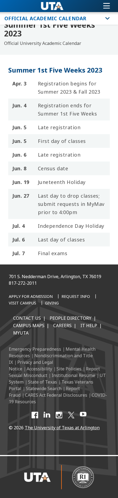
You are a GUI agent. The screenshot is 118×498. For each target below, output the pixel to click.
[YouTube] (83, 415)
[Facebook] (35, 415)
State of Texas (42, 382)
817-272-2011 (23, 283)
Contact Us (27, 318)
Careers (62, 326)
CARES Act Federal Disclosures (56, 395)
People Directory (70, 318)
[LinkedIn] (47, 415)
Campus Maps (28, 326)
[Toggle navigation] (107, 6)
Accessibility (39, 369)
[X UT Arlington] (71, 415)
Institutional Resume (73, 375)
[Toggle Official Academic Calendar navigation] (108, 18)
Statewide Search (43, 388)
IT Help (88, 326)
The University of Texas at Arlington (62, 428)
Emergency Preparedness (35, 349)
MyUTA (21, 333)
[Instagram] (59, 415)
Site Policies (69, 369)
